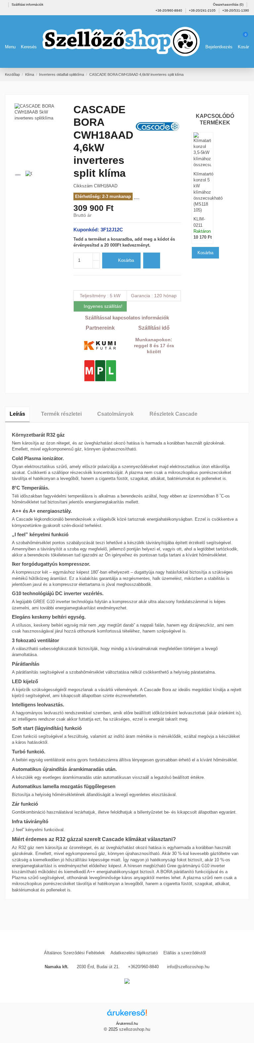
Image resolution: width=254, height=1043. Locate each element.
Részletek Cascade (173, 414)
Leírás (17, 414)
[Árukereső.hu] (127, 1014)
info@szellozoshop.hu (188, 966)
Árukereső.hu (127, 1023)
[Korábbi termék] (240, 74)
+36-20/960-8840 (169, 10)
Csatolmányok (115, 414)
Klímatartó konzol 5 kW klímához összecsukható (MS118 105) (202, 187)
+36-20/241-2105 (203, 10)
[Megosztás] (76, 282)
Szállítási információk (27, 4)
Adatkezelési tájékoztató (134, 952)
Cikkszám (83, 185)
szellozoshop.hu (134, 1029)
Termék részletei (61, 414)
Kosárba (126, 260)
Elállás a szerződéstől (184, 952)
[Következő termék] (246, 74)
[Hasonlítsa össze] (151, 260)
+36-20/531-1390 (235, 10)
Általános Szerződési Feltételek (74, 952)
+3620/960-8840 (143, 966)
